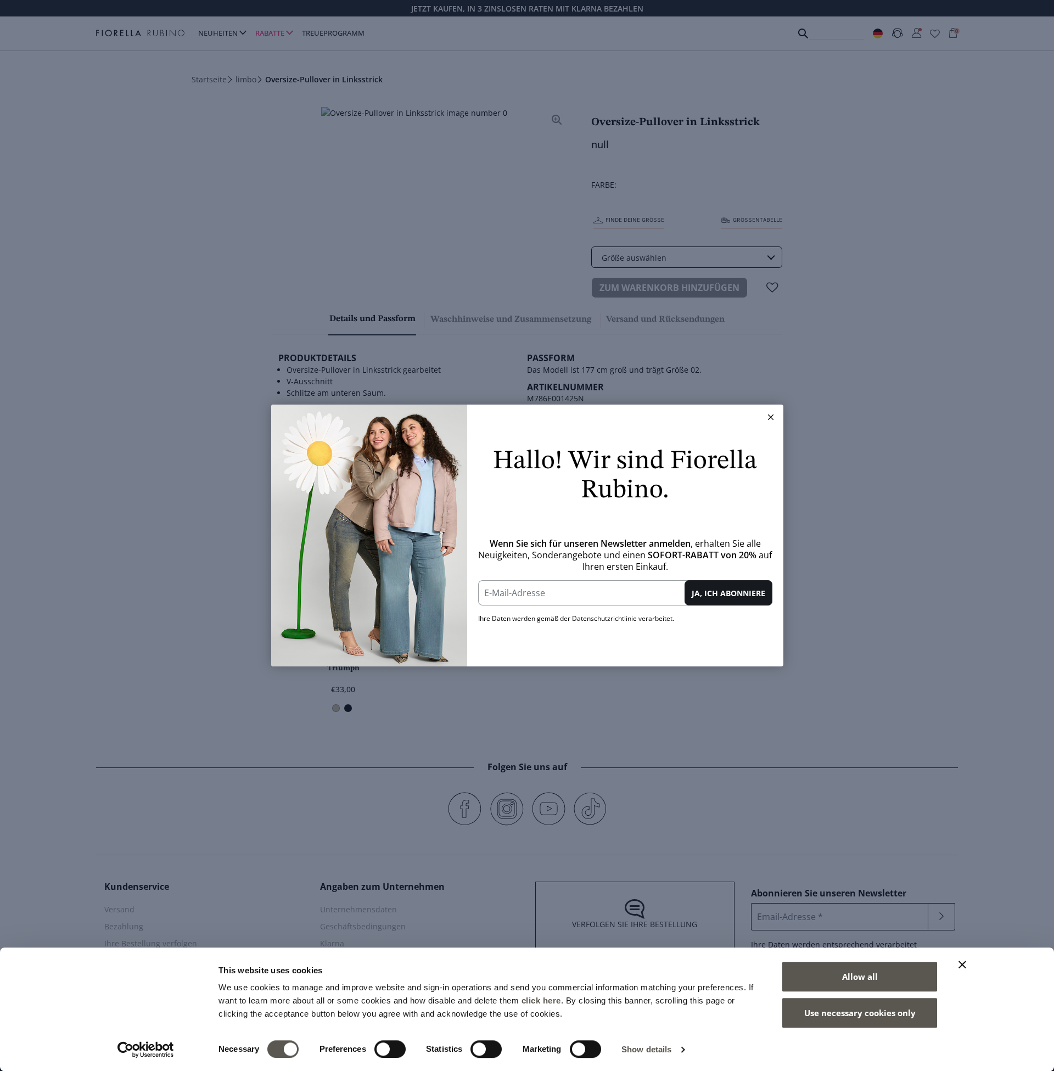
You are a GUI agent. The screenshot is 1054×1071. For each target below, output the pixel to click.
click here (541, 1000)
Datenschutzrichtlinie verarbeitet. (623, 618)
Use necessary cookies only (860, 1012)
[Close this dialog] (770, 417)
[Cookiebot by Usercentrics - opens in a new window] (146, 1049)
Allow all (860, 976)
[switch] (390, 1049)
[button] (770, 417)
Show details (646, 1049)
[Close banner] (962, 964)
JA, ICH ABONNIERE (728, 593)
